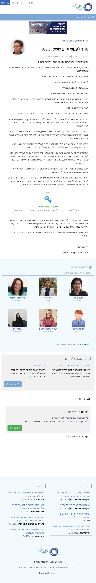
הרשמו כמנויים (53, 56)
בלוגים (85, 40)
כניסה (30, 2)
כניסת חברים (15, 428)
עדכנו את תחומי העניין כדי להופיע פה (71, 344)
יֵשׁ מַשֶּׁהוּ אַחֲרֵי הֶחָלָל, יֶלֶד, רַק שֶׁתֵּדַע (75, 504)
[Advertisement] (48, 456)
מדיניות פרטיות (35, 567)
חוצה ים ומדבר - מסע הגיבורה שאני (74, 365)
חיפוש (4, 2)
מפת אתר (23, 567)
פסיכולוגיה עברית (84, 17)
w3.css (54, 573)
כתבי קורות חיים (39, 365)
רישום (23, 2)
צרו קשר (14, 2)
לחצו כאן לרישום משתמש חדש (75, 421)
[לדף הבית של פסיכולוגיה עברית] (82, 7)
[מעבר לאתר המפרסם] (48, 27)
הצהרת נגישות (62, 567)
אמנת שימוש (49, 567)
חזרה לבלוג (11, 384)
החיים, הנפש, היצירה (71, 40)
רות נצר (85, 56)
